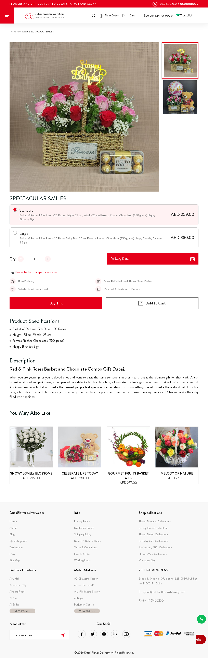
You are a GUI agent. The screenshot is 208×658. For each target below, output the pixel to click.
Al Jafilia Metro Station (87, 591)
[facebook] (82, 634)
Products (22, 31)
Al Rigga (78, 598)
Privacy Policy (82, 521)
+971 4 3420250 (151, 600)
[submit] (62, 634)
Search (93, 15)
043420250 (168, 4)
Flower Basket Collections (153, 534)
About (13, 528)
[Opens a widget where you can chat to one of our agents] (201, 640)
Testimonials (16, 547)
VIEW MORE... (22, 611)
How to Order (82, 554)
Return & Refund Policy (87, 541)
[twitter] (93, 634)
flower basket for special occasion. (37, 272)
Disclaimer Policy (84, 528)
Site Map (15, 560)
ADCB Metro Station (86, 579)
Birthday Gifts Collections (153, 541)
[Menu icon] (7, 16)
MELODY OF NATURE (177, 473)
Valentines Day (147, 560)
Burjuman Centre (84, 604)
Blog (12, 534)
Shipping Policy (82, 534)
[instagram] (104, 634)
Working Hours (82, 560)
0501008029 (189, 4)
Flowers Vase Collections (153, 554)
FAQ (12, 554)
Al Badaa (14, 604)
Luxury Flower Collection (153, 528)
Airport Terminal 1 (84, 585)
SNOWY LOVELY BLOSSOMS (31, 473)
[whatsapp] (201, 619)
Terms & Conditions (85, 547)
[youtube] (126, 634)
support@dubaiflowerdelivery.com (162, 592)
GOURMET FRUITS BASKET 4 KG (128, 475)
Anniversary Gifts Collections (155, 547)
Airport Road (17, 591)
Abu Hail (14, 579)
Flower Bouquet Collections (155, 521)
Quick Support (18, 541)
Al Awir (14, 598)
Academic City (18, 585)
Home (13, 31)
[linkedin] (115, 634)
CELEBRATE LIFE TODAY (80, 473)
